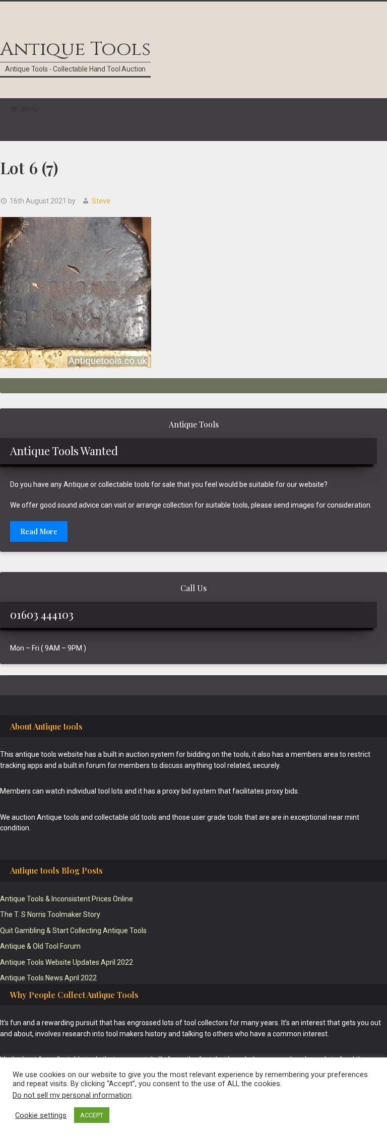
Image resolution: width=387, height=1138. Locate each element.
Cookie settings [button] (41, 1115)
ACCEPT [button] (91, 1115)
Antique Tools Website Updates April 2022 (66, 962)
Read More (38, 531)
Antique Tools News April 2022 (48, 978)
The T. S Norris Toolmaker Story (50, 914)
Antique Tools (75, 49)
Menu (29, 109)
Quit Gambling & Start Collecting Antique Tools (73, 931)
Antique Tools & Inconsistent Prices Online (66, 899)
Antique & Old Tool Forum (40, 946)
